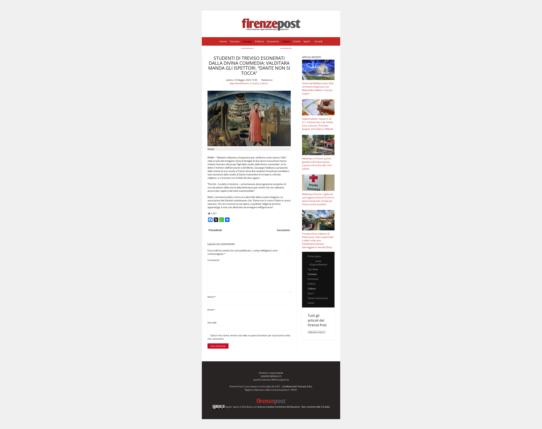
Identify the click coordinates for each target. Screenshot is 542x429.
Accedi (319, 41)
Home (223, 41)
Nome (211, 296)
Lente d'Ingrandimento (318, 263)
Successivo (283, 230)
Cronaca (247, 41)
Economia (273, 41)
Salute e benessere (318, 298)
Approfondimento (239, 83)
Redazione (267, 80)
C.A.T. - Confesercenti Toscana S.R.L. (294, 386)
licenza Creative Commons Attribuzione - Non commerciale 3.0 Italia (294, 406)
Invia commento (218, 346)
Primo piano (314, 256)
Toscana (235, 41)
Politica (259, 41)
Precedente (215, 230)
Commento (213, 260)
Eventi (296, 41)
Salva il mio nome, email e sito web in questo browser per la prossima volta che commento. (248, 337)
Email (211, 309)
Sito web (212, 322)
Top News (313, 269)
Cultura (286, 41)
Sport (306, 41)
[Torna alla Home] (271, 23)
